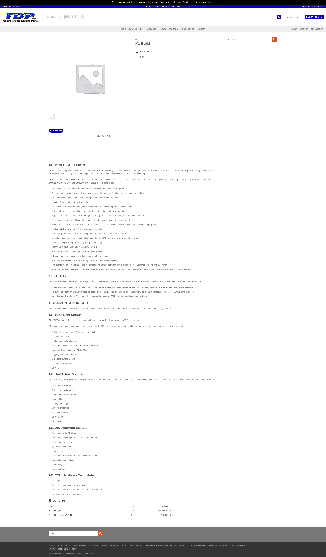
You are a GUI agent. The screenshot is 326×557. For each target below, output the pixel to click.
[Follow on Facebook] (73, 17)
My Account (317, 29)
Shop (294, 29)
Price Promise (187, 29)
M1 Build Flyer (55, 511)
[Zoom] (52, 116)
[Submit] (274, 39)
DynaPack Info (136, 29)
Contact (201, 29)
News (163, 29)
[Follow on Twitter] (82, 17)
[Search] (279, 17)
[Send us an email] (67, 17)
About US (173, 29)
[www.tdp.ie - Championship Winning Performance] (20, 17)
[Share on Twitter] (140, 57)
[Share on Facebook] (137, 57)
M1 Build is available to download (64, 180)
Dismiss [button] (210, 2)
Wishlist (304, 29)
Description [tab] (56, 130)
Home (123, 29)
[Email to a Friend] (143, 57)
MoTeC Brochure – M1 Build (60, 515)
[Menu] (5, 29)
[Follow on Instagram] (77, 17)
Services (151, 29)
